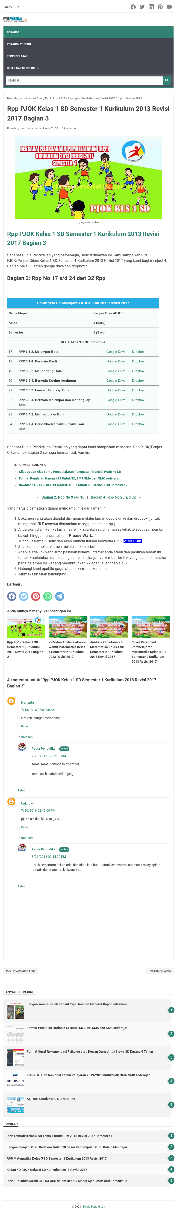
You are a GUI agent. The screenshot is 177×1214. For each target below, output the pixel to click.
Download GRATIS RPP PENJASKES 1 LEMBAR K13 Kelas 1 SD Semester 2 (73, 485)
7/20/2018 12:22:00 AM (49, 756)
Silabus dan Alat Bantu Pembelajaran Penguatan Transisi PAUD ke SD (70, 472)
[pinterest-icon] (160, 7)
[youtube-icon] (169, 7)
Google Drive (116, 351)
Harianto (27, 702)
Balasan (27, 737)
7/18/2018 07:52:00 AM (38, 710)
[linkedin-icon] (152, 7)
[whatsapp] (47, 596)
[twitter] (23, 596)
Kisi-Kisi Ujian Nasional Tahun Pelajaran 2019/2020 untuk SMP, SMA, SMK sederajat (88, 1075)
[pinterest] (35, 596)
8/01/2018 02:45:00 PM (49, 856)
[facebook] (11, 596)
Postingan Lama (160, 970)
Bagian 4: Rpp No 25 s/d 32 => (116, 497)
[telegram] (59, 596)
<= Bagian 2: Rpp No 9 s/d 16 (60, 497)
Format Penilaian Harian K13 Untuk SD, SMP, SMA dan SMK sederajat (69, 478)
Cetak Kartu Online (21, 68)
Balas (25, 726)
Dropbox (138, 351)
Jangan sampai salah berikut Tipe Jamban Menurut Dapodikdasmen (77, 1004)
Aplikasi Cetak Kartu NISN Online (51, 1099)
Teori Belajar (17, 56)
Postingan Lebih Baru (20, 970)
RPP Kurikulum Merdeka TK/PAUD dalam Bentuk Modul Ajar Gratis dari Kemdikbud (67, 1181)
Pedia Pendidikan (44, 748)
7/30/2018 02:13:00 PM (38, 810)
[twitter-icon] (143, 7)
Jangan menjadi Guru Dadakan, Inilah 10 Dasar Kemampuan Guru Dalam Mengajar (67, 1147)
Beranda (13, 32)
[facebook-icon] (134, 7)
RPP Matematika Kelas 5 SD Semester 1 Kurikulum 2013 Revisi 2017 (57, 1158)
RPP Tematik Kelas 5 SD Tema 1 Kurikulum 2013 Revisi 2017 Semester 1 (59, 1136)
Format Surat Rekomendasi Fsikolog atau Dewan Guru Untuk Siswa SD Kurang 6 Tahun (90, 1051)
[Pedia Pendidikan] (15, 19)
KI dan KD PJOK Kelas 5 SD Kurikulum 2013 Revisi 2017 (47, 1170)
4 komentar (69, 128)
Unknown (28, 803)
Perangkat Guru (19, 44)
